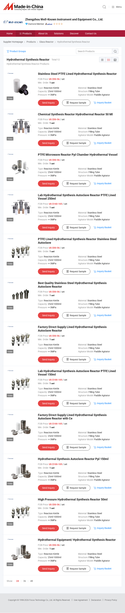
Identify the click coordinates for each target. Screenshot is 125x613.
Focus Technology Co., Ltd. (41, 600)
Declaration (96, 600)
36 (24, 580)
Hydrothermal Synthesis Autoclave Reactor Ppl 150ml (73, 459)
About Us (43, 33)
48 (31, 580)
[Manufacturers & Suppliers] (23, 6)
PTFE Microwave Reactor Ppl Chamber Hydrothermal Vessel (78, 154)
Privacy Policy (111, 600)
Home (10, 33)
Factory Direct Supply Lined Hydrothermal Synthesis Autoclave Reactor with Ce (72, 416)
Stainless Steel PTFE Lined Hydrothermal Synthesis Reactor (77, 73)
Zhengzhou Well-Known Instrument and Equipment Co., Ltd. (64, 19)
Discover (74, 33)
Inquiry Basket (104, 102)
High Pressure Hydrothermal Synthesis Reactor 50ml (73, 499)
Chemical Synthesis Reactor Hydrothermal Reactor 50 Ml (75, 114)
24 (17, 581)
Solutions (58, 33)
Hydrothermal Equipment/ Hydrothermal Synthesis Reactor (77, 539)
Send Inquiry (48, 102)
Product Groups (17, 51)
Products (27, 33)
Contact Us (90, 33)
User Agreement (81, 600)
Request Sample (78, 102)
